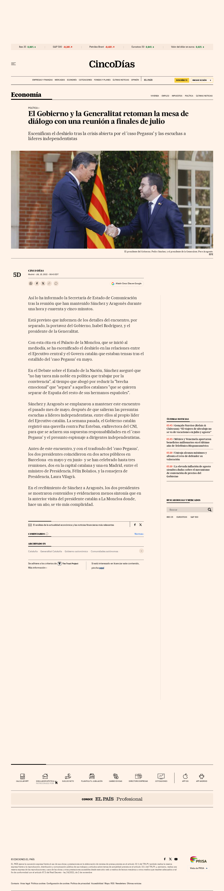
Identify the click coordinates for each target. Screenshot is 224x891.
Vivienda (155, 96)
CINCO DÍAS (36, 270)
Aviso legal (25, 883)
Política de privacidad (80, 883)
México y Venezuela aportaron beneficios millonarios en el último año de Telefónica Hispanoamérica (189, 442)
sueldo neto (68, 781)
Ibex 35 (22, 47)
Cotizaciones (85, 80)
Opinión (135, 80)
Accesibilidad (97, 883)
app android (201, 781)
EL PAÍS (146, 79)
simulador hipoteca (45, 781)
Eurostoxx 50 (138, 47)
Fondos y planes (102, 80)
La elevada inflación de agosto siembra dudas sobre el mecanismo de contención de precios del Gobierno (189, 471)
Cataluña (33, 551)
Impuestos (177, 96)
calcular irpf (22, 781)
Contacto (15, 883)
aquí (101, 567)
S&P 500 (57, 47)
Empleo (165, 96)
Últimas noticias (121, 80)
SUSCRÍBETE (182, 80)
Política (189, 96)
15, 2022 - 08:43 (47, 274)
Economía (72, 80)
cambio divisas (115, 781)
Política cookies (38, 883)
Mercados (60, 80)
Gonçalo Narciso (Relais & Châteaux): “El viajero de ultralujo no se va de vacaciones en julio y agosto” (189, 429)
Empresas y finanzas (42, 80)
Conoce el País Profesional (112, 799)
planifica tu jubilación (92, 781)
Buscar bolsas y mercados (183, 500)
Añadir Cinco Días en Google (128, 283)
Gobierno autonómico (76, 551)
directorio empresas (138, 781)
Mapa (107, 883)
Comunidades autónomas (104, 551)
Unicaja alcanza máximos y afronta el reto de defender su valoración (187, 456)
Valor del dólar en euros (182, 47)
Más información (37, 567)
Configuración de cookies (58, 883)
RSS (112, 883)
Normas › (139, 534)
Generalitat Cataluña (51, 551)
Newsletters (120, 883)
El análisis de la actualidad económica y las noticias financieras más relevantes (73, 524)
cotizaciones (161, 781)
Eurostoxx (182, 517)
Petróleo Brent (96, 47)
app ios (185, 781)
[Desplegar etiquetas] (141, 551)
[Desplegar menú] (13, 64)
